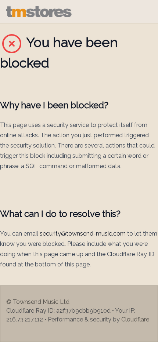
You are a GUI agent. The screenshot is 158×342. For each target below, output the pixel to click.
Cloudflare (135, 319)
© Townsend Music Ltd (37, 301)
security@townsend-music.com (83, 233)
